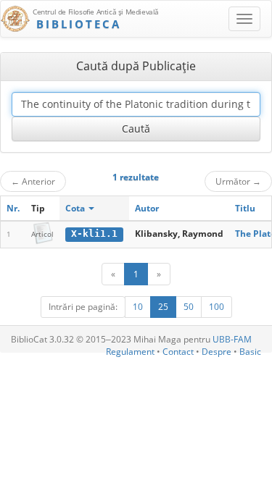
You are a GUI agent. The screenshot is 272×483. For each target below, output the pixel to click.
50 (189, 307)
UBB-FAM (232, 339)
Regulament (130, 351)
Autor (147, 208)
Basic (250, 351)
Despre (216, 351)
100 (216, 307)
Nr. (13, 208)
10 (138, 307)
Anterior (33, 181)
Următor (238, 181)
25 (163, 307)
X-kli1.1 (94, 233)
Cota (76, 208)
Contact (178, 351)
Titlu (245, 208)
